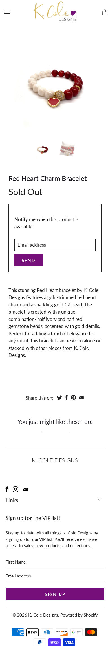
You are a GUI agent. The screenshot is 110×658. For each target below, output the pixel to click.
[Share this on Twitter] (59, 397)
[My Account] (5, 11)
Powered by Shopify (79, 614)
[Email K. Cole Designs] (25, 489)
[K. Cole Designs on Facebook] (7, 489)
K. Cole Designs (43, 614)
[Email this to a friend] (81, 397)
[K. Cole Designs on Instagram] (15, 489)
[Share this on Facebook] (66, 397)
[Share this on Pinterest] (73, 397)
